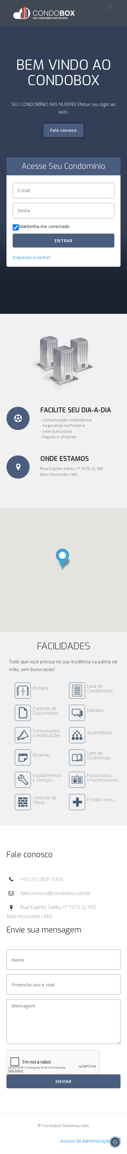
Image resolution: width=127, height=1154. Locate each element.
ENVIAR (63, 1081)
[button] (63, 559)
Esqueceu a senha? (32, 257)
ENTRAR (63, 241)
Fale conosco (63, 130)
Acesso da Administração (85, 1141)
